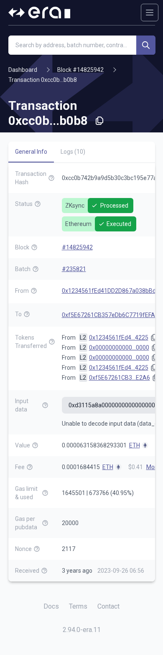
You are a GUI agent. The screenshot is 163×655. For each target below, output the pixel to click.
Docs (51, 606)
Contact (108, 606)
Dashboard (22, 69)
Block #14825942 (80, 69)
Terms (78, 606)
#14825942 (77, 247)
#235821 (74, 269)
